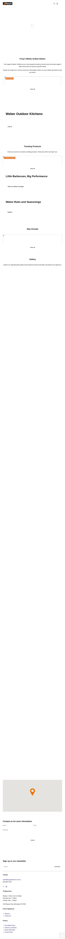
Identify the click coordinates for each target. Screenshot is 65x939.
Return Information (10, 930)
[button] (61, 3)
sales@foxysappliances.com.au (12, 879)
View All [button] (32, 89)
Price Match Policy (10, 925)
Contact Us (8, 916)
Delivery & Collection (11, 927)
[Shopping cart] (56, 3)
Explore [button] (10, 212)
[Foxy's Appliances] (7, 3)
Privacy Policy (9, 932)
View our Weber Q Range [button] (16, 186)
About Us (7, 913)
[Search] (53, 3)
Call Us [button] (10, 127)
